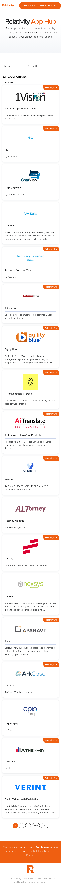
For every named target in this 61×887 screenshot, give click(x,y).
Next (36, 825)
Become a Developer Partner (40, 5)
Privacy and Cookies (32, 878)
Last (45, 825)
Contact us (42, 847)
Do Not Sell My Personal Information (30, 881)
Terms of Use (49, 878)
